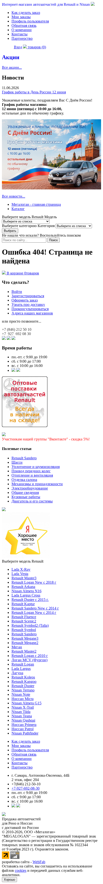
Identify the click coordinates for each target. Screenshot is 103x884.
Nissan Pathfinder (24, 733)
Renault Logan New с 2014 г (33, 612)
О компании (21, 30)
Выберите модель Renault (22, 561)
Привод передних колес (31, 471)
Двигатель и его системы (32, 501)
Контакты (19, 34)
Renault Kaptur (23, 604)
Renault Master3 (23, 578)
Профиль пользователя (30, 21)
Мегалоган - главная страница (36, 204)
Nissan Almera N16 (26, 591)
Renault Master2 (23, 651)
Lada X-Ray (20, 569)
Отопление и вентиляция (32, 475)
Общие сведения (25, 492)
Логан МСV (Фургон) (29, 660)
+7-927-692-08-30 (25, 788)
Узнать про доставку (28, 304)
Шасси (17, 462)
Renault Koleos (23, 677)
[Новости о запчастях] (13, 370)
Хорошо (9, 879)
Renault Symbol (23, 630)
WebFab (39, 862)
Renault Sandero (24, 458)
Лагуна (17, 673)
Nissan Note (20, 694)
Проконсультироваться (30, 309)
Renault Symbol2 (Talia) (30, 625)
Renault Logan (22, 664)
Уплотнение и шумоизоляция (35, 467)
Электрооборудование (29, 488)
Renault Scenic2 (23, 621)
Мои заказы (21, 17)
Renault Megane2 (24, 643)
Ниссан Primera (23, 725)
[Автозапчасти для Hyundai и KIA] (4, 510)
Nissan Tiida (20, 712)
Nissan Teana (21, 716)
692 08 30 (16, 334)
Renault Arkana (23, 587)
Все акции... (12, 67)
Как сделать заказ (25, 13)
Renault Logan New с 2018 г (33, 582)
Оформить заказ (24, 300)
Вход (18, 47)
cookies (20, 870)
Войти (16, 292)
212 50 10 (16, 329)
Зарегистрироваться (27, 296)
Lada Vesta (19, 574)
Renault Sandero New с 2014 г (35, 608)
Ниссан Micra (22, 699)
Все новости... (13, 196)
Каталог (18, 209)
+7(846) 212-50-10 (25, 784)
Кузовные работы (25, 497)
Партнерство (22, 38)
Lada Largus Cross (25, 595)
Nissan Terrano (22, 690)
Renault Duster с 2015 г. (30, 600)
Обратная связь (23, 25)
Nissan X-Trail (22, 707)
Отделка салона (24, 480)
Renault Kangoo (23, 681)
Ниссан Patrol (22, 729)
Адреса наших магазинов (32, 313)
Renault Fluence (23, 617)
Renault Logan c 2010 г (29, 656)
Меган (16, 647)
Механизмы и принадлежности (37, 484)
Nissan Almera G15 (26, 703)
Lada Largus (21, 669)
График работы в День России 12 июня (34, 92)
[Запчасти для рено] (18, 370)
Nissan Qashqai (23, 720)
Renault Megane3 (24, 638)
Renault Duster (22, 686)
